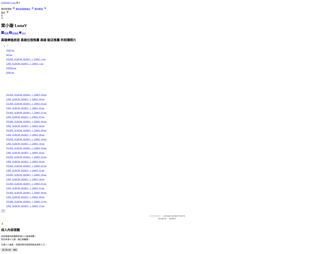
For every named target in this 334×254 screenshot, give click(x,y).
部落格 (15, 33)
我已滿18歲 (6, 250)
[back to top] (3, 211)
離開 (15, 250)
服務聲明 (172, 219)
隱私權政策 (162, 219)
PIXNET (158, 216)
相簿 (6, 33)
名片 (24, 33)
